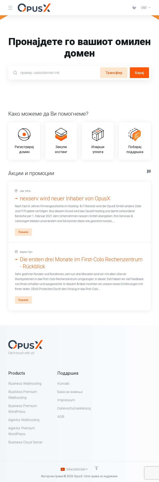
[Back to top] (96, 468)
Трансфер (113, 73)
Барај (139, 73)
